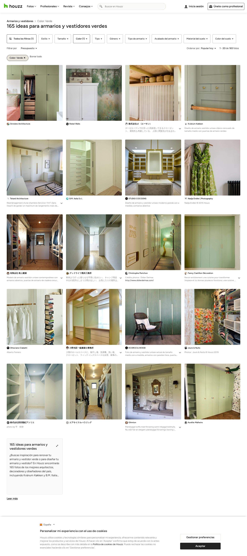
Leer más (12, 498)
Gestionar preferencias (200, 537)
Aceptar (200, 546)
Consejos (84, 6)
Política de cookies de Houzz (108, 544)
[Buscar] (101, 6)
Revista (67, 6)
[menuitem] (31, 6)
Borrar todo (36, 56)
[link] (20, 21)
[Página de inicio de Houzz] (13, 6)
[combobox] (132, 6)
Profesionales (48, 6)
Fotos (30, 6)
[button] (21, 38)
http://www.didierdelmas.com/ (139, 280)
